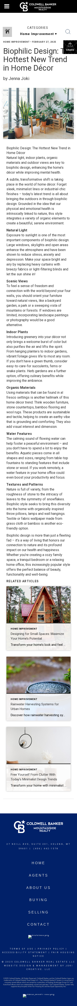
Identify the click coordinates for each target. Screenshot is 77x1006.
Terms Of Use (22, 949)
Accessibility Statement (24, 952)
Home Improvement (16, 42)
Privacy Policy (51, 949)
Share (70, 50)
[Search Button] (68, 32)
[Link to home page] (39, 6)
